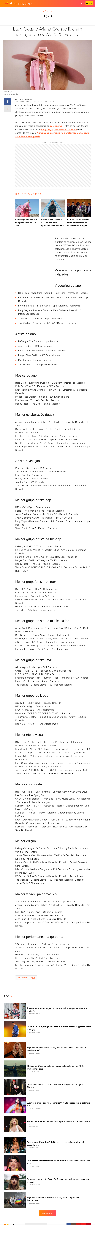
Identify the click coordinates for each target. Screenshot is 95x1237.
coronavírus (56, 125)
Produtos (5, 11)
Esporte (77, 11)
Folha (69, 11)
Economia (60, 11)
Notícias (32, 11)
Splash (86, 11)
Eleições (23, 11)
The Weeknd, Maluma (65, 129)
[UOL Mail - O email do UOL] (79, 3)
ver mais (46, 1213)
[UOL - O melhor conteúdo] (8, 3)
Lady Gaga (47, 129)
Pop (47, 16)
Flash (14, 11)
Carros (50, 11)
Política (41, 11)
